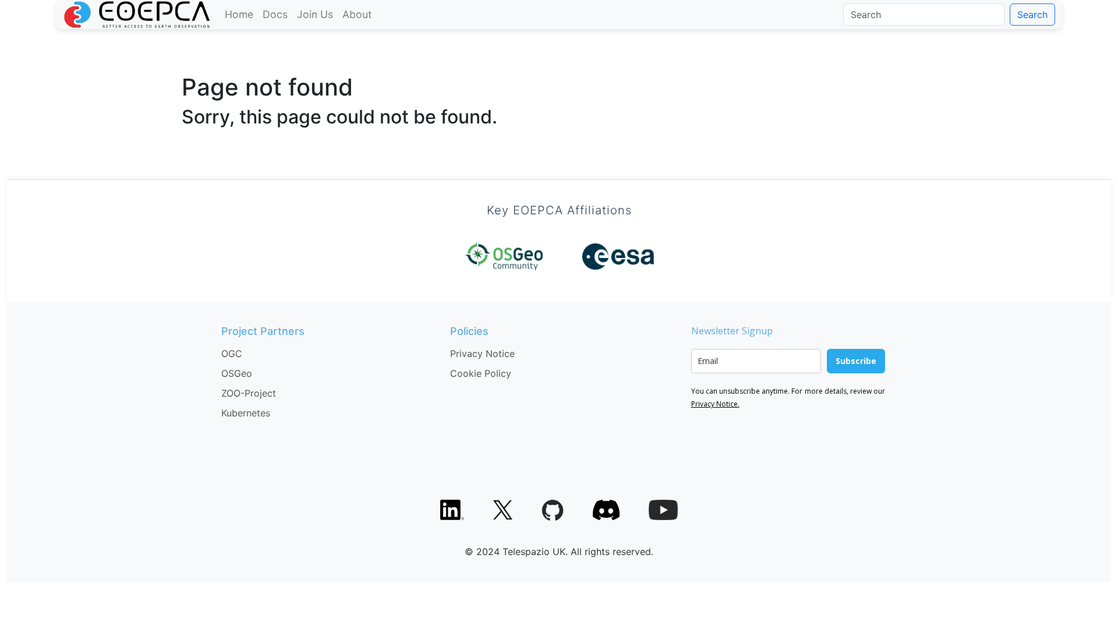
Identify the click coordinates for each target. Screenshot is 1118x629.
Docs (275, 14)
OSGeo (236, 373)
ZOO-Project (248, 393)
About (357, 14)
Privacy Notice (482, 353)
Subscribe (856, 360)
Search (1032, 14)
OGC (231, 353)
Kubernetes (245, 413)
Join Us (315, 14)
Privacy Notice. (715, 404)
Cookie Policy (480, 373)
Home (239, 14)
